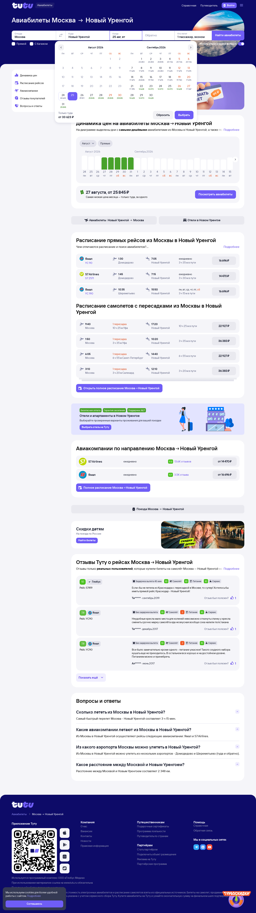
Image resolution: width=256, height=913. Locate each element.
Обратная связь (202, 830)
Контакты (86, 836)
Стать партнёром (147, 849)
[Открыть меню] (241, 5)
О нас (84, 826)
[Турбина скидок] (237, 900)
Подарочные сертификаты (153, 826)
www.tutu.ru (70, 882)
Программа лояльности (151, 831)
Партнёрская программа (152, 864)
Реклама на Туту (146, 859)
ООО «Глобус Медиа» (71, 877)
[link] (87, 540)
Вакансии (86, 831)
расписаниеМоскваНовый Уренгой (133, 388)
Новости (86, 841)
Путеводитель (209, 5)
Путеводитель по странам (152, 836)
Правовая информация (95, 845)
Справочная (189, 5)
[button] (64, 833)
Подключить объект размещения (156, 854)
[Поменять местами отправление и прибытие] (61, 35)
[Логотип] (23, 5)
